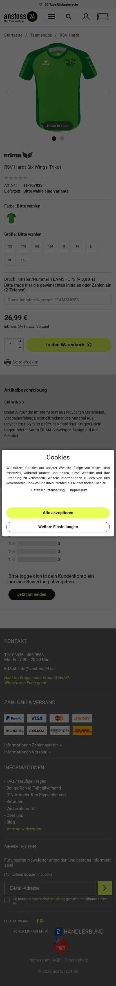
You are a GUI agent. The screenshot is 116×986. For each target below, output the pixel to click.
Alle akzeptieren (58, 512)
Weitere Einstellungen (58, 527)
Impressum (78, 490)
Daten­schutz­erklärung (48, 490)
